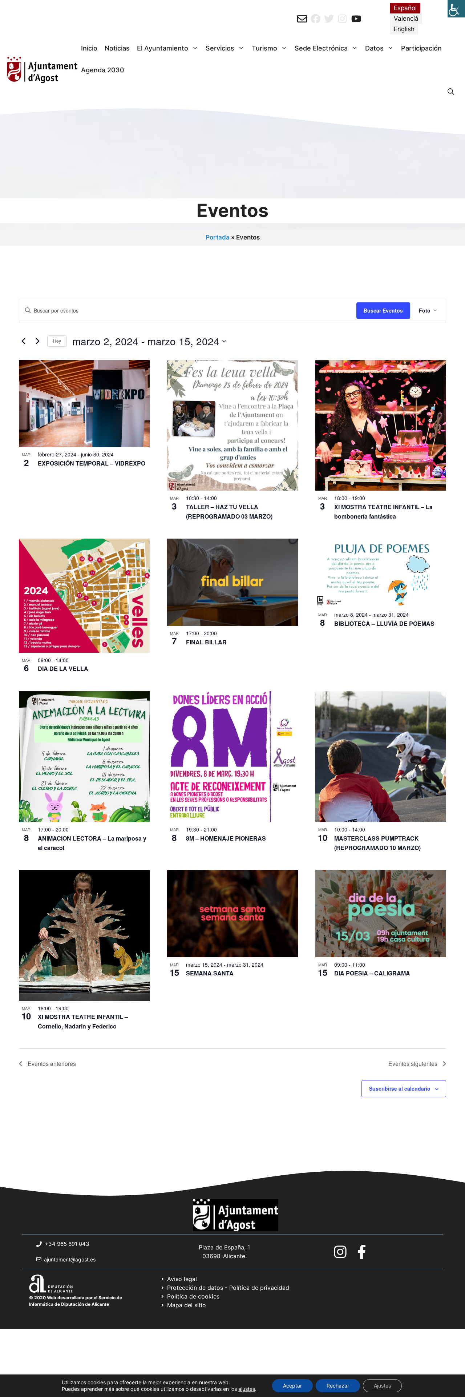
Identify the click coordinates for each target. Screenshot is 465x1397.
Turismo (264, 48)
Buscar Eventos (383, 310)
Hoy (57, 341)
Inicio (89, 48)
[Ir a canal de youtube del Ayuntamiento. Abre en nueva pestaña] (356, 18)
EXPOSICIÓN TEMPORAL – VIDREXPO (91, 463)
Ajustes (382, 1385)
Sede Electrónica (321, 48)
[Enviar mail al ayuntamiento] (302, 18)
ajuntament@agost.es (70, 1259)
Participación (421, 48)
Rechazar (338, 1385)
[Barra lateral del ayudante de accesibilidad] (456, 8)
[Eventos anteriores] (23, 341)
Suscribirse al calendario (399, 1088)
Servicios (220, 48)
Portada (218, 237)
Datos (374, 48)
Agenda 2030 (102, 70)
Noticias (117, 48)
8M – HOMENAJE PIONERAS (226, 838)
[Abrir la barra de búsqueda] (451, 92)
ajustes (246, 1389)
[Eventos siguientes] (37, 341)
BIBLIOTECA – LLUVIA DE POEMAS (384, 623)
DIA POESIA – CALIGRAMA (372, 973)
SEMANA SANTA (210, 973)
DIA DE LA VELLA (63, 668)
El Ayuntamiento (162, 48)
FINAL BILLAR (206, 642)
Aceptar (292, 1385)
